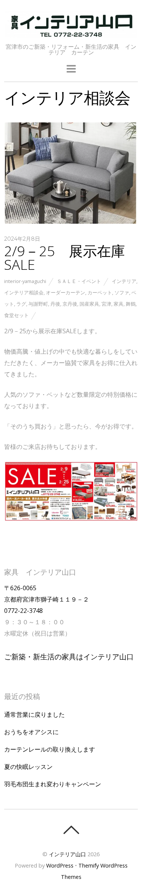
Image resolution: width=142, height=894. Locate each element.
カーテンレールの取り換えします (49, 749)
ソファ (121, 292)
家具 (118, 303)
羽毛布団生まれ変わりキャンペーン (52, 784)
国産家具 (89, 303)
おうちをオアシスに (31, 732)
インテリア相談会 (24, 292)
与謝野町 (38, 303)
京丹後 (69, 303)
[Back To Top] (71, 830)
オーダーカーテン (65, 292)
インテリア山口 (67, 854)
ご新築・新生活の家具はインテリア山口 (69, 656)
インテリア (124, 281)
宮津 (106, 303)
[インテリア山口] (71, 34)
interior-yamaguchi (25, 281)
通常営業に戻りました (34, 714)
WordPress (59, 865)
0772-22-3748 (23, 610)
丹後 (55, 303)
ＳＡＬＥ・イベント (79, 281)
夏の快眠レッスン (28, 767)
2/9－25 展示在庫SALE (64, 257)
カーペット (99, 292)
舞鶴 (131, 303)
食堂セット (16, 315)
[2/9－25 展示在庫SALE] (71, 221)
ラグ (21, 303)
